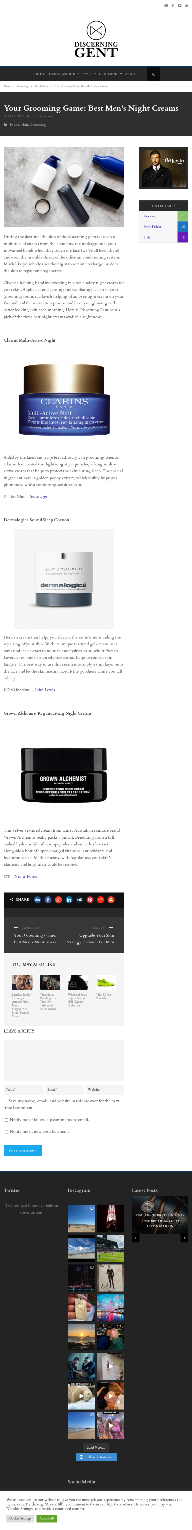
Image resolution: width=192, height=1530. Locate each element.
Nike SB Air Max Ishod (103, 996)
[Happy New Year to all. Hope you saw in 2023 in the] (110, 1307)
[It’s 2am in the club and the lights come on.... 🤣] (110, 1366)
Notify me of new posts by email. (39, 1131)
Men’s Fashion (62, 74)
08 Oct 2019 (12, 116)
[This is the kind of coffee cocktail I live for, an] (110, 1396)
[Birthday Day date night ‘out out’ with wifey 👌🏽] (110, 1337)
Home (39, 74)
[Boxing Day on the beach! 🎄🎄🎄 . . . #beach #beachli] (81, 1337)
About (131, 74)
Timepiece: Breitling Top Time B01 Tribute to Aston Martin (48, 1002)
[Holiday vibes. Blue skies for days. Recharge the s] (81, 1218)
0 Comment (45, 116)
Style (87, 74)
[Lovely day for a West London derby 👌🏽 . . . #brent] (110, 1248)
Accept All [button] (47, 1518)
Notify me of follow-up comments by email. (49, 1119)
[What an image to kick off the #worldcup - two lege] (81, 1366)
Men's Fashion (153, 227)
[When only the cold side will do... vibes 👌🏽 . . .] (81, 1396)
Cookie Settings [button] (20, 1518)
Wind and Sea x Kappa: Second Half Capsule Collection (77, 1000)
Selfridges (39, 496)
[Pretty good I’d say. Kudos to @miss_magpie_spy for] (110, 1278)
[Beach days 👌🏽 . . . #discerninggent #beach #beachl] (81, 1248)
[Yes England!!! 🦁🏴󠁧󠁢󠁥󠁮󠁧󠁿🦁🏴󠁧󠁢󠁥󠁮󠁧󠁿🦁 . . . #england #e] (110, 1218)
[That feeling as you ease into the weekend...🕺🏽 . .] (110, 1425)
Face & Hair (41, 86)
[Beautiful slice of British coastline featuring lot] (81, 1425)
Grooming (109, 74)
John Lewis (45, 690)
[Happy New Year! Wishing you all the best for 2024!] (81, 1278)
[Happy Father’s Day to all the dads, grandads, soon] (81, 1307)
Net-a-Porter (26, 876)
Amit (29, 116)
